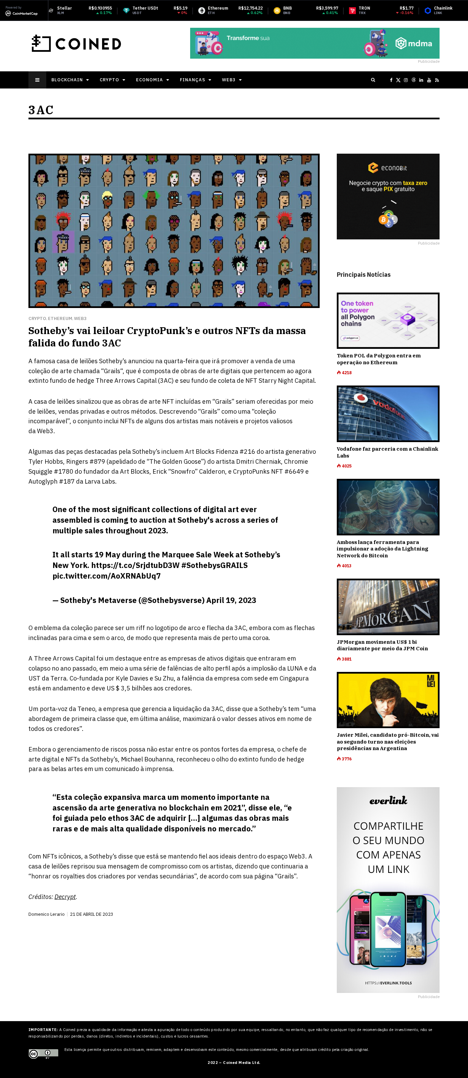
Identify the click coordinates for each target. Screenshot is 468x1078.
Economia (149, 80)
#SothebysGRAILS (214, 565)
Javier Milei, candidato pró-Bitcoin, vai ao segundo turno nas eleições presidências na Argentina (388, 741)
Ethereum (60, 318)
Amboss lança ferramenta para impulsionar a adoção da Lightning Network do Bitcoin (382, 549)
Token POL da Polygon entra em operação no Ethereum (379, 359)
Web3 (229, 80)
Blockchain (67, 80)
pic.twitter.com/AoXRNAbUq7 (106, 576)
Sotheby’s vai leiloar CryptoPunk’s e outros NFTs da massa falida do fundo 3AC (167, 336)
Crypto (109, 80)
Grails (112, 371)
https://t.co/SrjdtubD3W (135, 565)
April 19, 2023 (231, 600)
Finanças (192, 80)
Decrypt (65, 897)
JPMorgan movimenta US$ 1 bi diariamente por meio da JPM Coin (382, 645)
